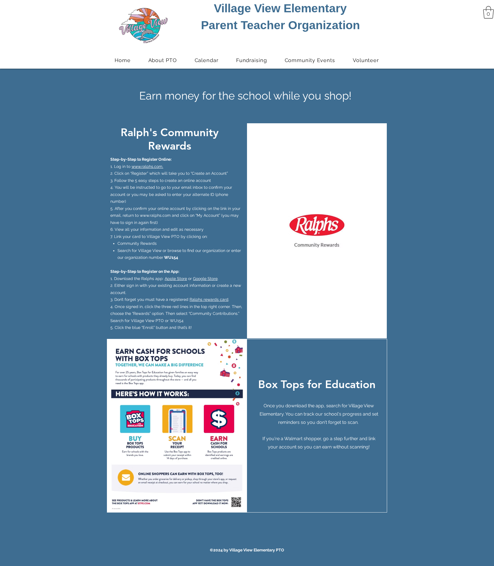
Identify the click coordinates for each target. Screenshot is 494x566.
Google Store (205, 278)
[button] (488, 12)
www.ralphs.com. (147, 166)
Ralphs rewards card (209, 299)
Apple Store (176, 278)
